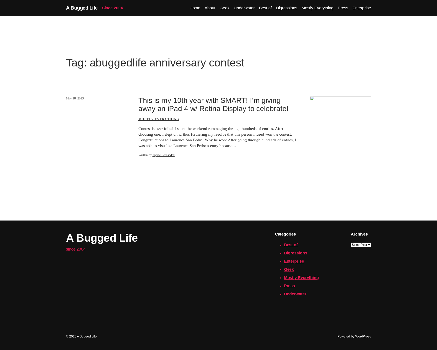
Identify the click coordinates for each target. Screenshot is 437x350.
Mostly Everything (158, 119)
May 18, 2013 (75, 98)
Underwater (295, 294)
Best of (291, 245)
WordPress (363, 336)
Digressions (295, 253)
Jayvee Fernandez (163, 155)
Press (289, 286)
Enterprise (294, 261)
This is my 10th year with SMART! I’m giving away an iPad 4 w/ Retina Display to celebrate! (213, 104)
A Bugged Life (82, 8)
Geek (289, 269)
